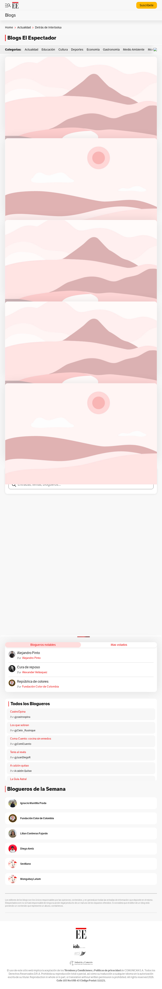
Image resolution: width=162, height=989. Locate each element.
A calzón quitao (19, 765)
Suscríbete (147, 5)
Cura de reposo (28, 667)
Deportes (77, 49)
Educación (48, 49)
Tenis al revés (18, 752)
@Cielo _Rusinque (24, 730)
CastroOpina (18, 711)
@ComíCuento (22, 743)
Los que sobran (19, 725)
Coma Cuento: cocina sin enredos (30, 738)
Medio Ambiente (133, 49)
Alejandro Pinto (28, 653)
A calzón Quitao (23, 770)
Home (9, 27)
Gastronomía (111, 49)
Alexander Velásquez (34, 672)
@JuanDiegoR (22, 757)
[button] (156, 49)
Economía (93, 49)
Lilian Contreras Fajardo (34, 833)
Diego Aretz (27, 848)
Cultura (63, 49)
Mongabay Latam (30, 878)
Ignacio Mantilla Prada (33, 803)
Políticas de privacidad (107, 970)
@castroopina (22, 717)
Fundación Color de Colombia (40, 686)
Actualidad (24, 27)
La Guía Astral (18, 779)
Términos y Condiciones (78, 970)
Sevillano (25, 863)
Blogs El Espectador (31, 38)
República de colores (33, 681)
